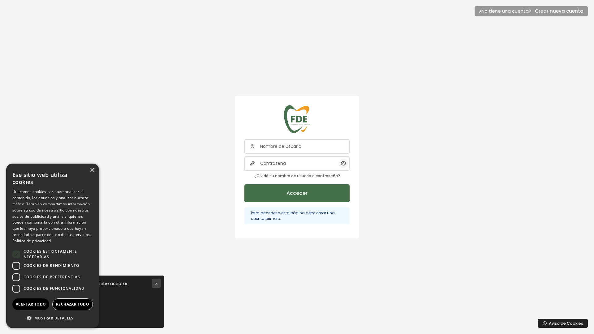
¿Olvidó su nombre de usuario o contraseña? (297, 175)
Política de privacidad (31, 240)
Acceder (297, 193)
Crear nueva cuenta (559, 11)
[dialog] (52, 246)
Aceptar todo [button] (31, 304)
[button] (52, 318)
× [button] (92, 170)
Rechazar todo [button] (72, 304)
